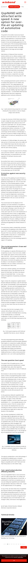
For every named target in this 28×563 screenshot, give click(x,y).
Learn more (20, 557)
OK (14, 560)
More (24, 547)
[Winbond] (9, 2)
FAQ (22, 7)
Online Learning (14, 7)
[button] (2, 6)
